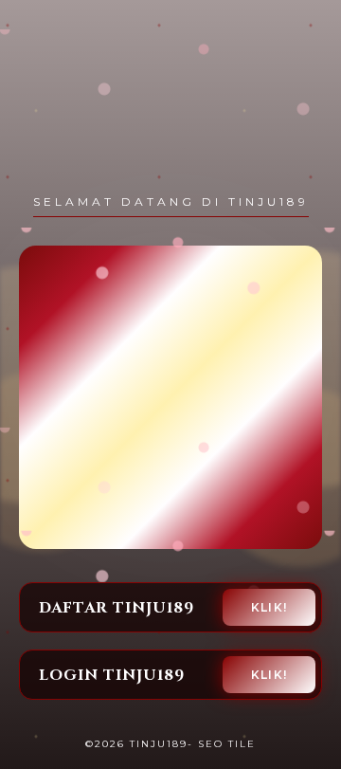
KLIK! (269, 607)
